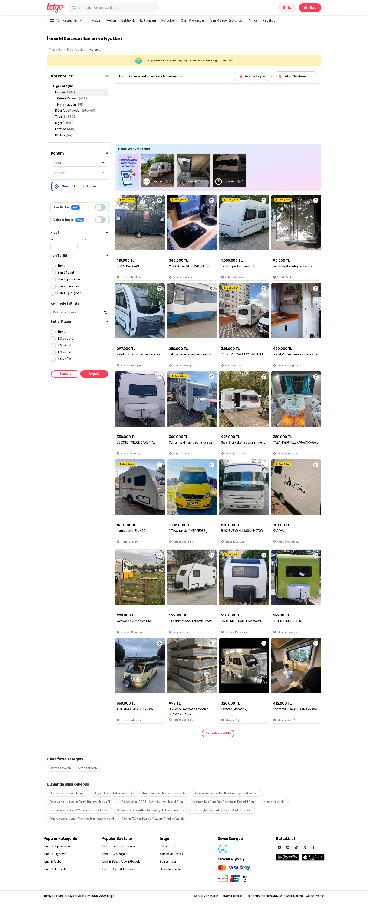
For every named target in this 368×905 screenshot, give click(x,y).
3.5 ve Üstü (65, 345)
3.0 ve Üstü (65, 338)
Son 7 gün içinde (69, 286)
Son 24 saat (66, 272)
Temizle (65, 374)
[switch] (100, 207)
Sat (313, 8)
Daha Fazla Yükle (218, 733)
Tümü (61, 266)
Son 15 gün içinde (69, 293)
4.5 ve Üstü (65, 359)
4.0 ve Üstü (65, 352)
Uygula (94, 374)
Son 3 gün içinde (69, 279)
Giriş (287, 8)
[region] (218, 170)
